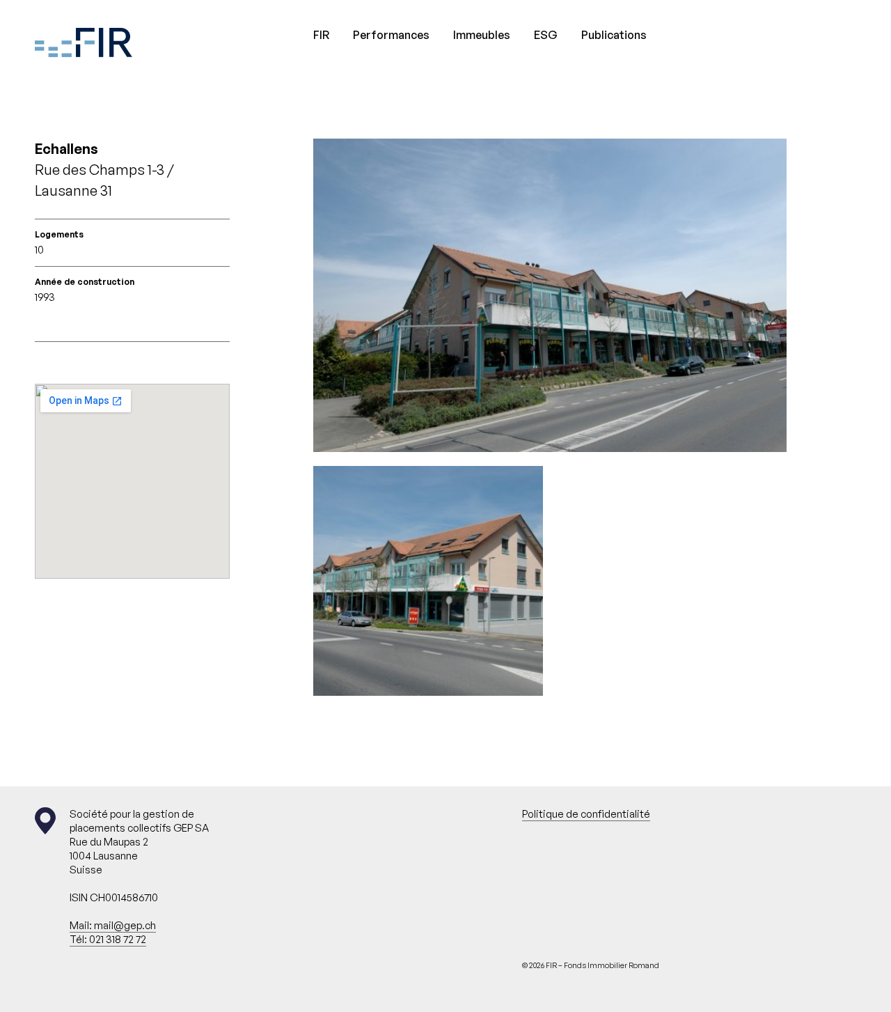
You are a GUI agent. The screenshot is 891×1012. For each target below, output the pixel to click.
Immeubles (481, 35)
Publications (614, 35)
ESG (546, 35)
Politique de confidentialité (586, 813)
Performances (391, 35)
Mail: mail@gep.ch (113, 925)
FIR (321, 35)
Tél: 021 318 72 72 (108, 939)
